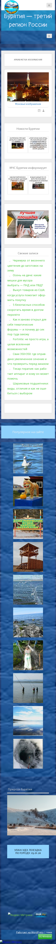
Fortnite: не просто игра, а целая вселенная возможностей (28, 344)
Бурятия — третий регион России (28, 20)
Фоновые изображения (28, 104)
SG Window (45, 936)
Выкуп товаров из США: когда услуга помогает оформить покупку (26, 295)
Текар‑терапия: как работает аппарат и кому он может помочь (28, 373)
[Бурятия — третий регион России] (11, 7)
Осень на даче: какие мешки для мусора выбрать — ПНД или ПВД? (25, 280)
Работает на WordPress (30, 932)
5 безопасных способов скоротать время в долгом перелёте (26, 309)
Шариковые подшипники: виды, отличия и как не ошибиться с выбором (28, 388)
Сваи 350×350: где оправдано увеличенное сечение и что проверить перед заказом (28, 359)
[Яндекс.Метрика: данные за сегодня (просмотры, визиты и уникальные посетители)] (11, 942)
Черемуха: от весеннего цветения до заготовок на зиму (26, 265)
